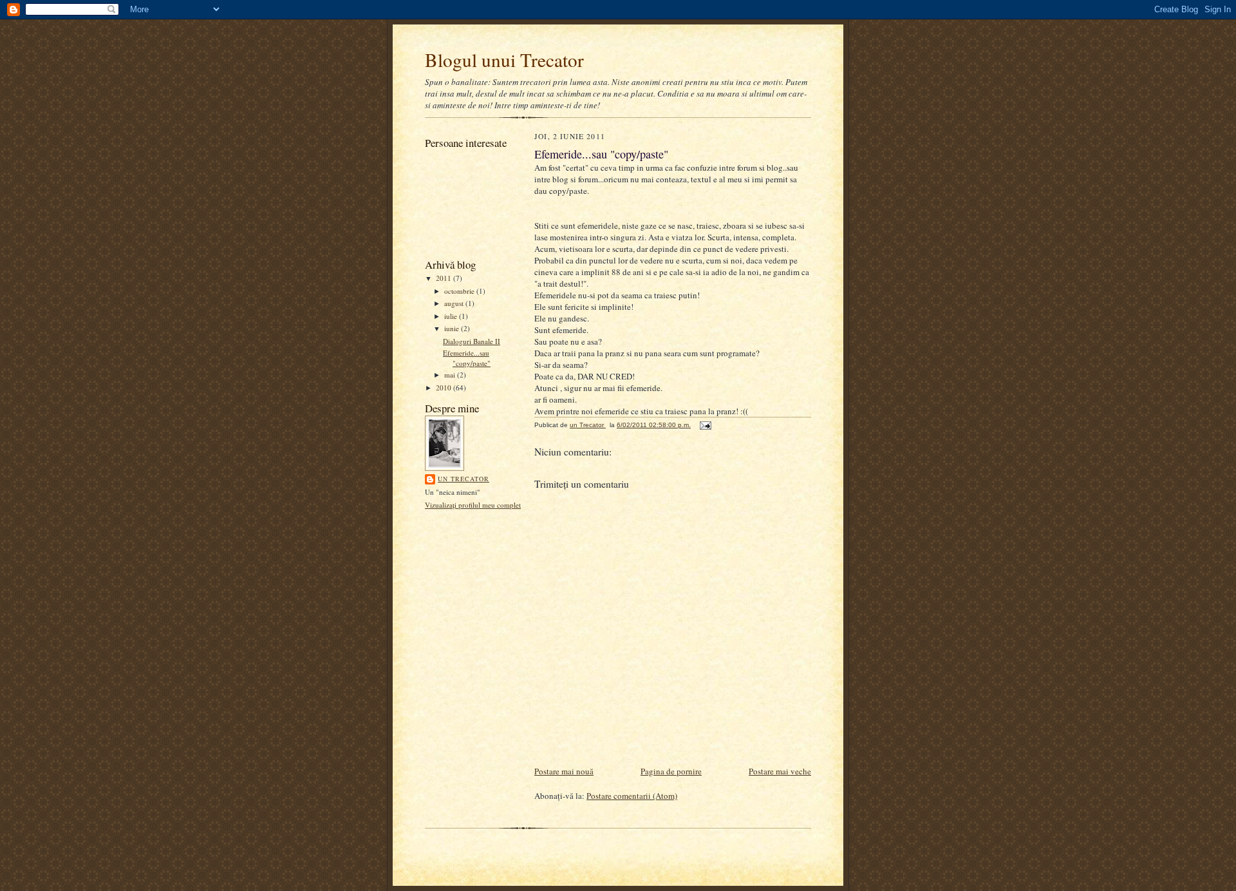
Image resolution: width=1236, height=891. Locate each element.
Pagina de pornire (671, 771)
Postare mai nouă (564, 771)
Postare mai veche (780, 771)
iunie (452, 328)
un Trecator (463, 478)
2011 (444, 278)
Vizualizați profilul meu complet (473, 505)
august (454, 303)
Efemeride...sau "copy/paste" (467, 358)
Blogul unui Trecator (504, 59)
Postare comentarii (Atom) (631, 795)
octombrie (460, 291)
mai (450, 374)
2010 (444, 387)
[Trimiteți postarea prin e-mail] (705, 424)
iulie (451, 316)
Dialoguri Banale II (471, 341)
